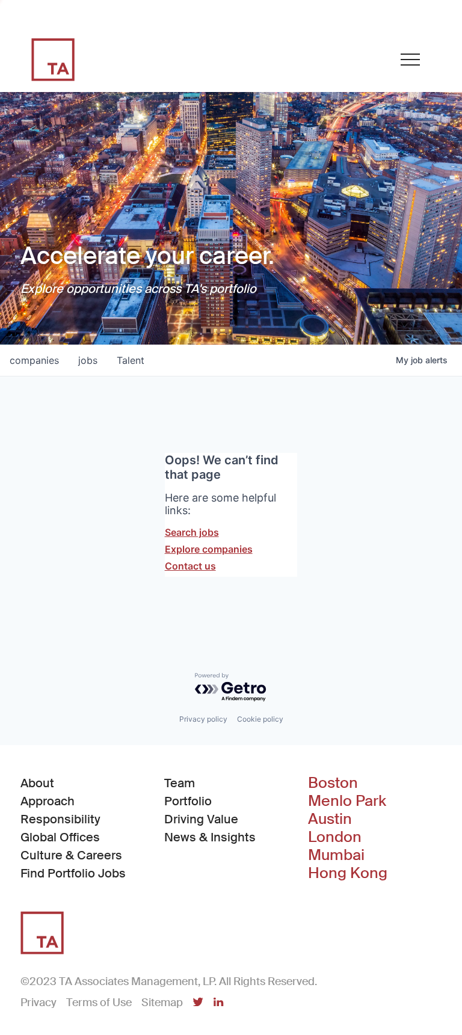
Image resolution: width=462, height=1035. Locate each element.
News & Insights (210, 837)
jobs (87, 360)
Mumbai (336, 855)
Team (179, 783)
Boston (333, 783)
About (37, 783)
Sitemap (162, 1002)
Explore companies (209, 549)
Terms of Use (99, 1002)
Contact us (190, 566)
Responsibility (60, 819)
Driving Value (201, 819)
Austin (330, 819)
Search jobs (192, 532)
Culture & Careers (71, 855)
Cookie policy (260, 718)
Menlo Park (347, 801)
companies (34, 360)
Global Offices (60, 837)
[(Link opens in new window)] (197, 1003)
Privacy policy (203, 718)
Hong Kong (347, 873)
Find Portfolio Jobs (73, 873)
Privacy (38, 1002)
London (335, 837)
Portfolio (188, 801)
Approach (47, 801)
